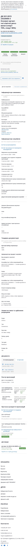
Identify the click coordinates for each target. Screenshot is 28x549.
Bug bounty (4, 471)
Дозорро (3, 494)
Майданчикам (5, 510)
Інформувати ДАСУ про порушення (11, 78)
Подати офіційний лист (6, 535)
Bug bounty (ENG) (5, 474)
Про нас (3, 466)
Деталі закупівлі (6, 86)
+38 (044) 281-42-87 (6, 527)
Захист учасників (5, 513)
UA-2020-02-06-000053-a (8, 31)
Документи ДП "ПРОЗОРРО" (8, 482)
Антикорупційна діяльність (8, 516)
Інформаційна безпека (7, 479)
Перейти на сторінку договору (9, 451)
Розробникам (4, 508)
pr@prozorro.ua (4, 543)
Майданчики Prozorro (7, 491)
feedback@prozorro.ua (6, 533)
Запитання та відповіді (7, 519)
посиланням (14, 9)
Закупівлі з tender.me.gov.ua (8, 496)
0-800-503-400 (4, 530)
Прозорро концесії (6, 477)
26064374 (3, 110)
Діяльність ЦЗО (5, 499)
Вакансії (3, 468)
